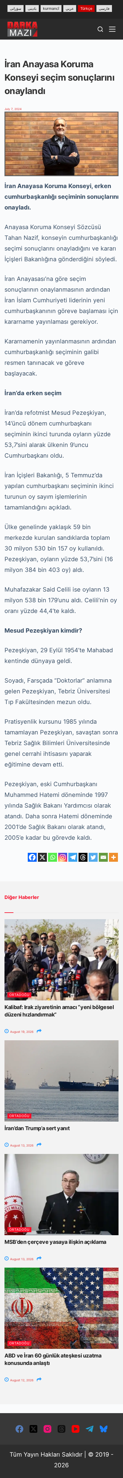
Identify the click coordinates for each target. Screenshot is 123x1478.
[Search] (100, 29)
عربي (70, 8)
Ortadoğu (19, 995)
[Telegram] (72, 857)
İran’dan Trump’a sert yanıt (37, 1128)
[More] (113, 857)
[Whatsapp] (52, 857)
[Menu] (112, 29)
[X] (42, 857)
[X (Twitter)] (33, 1429)
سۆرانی (15, 8)
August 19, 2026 (21, 1031)
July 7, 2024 (12, 109)
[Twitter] (93, 857)
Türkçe (86, 8)
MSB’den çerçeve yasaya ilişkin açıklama (55, 1242)
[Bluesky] (103, 1429)
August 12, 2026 (21, 1380)
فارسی (104, 8)
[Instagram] (62, 857)
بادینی (32, 8)
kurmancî (51, 8)
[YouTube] (75, 1429)
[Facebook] (32, 857)
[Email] (103, 857)
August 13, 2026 (21, 1145)
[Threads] (83, 857)
